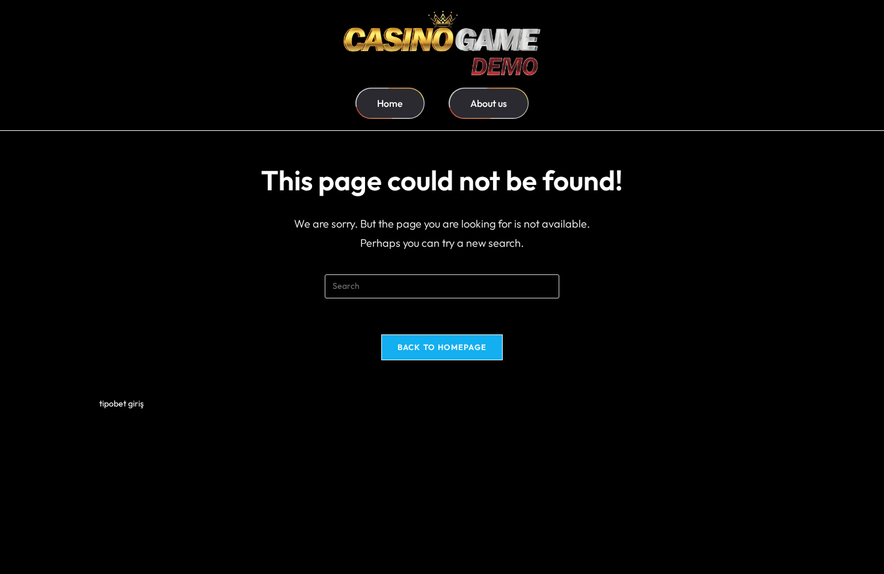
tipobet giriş (121, 403)
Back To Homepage (442, 347)
